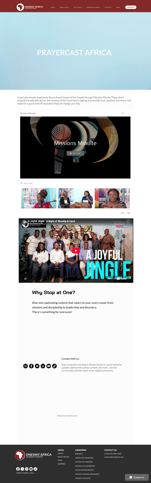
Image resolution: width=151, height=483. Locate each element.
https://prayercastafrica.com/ (67, 416)
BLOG (60, 460)
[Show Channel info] (128, 113)
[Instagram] (25, 366)
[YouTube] (48, 366)
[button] (64, 7)
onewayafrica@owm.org (114, 457)
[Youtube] (31, 469)
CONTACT (61, 464)
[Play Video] (38, 198)
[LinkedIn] (43, 366)
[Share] (122, 113)
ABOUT (60, 453)
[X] (22, 469)
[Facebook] (31, 366)
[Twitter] (37, 366)
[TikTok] (54, 366)
